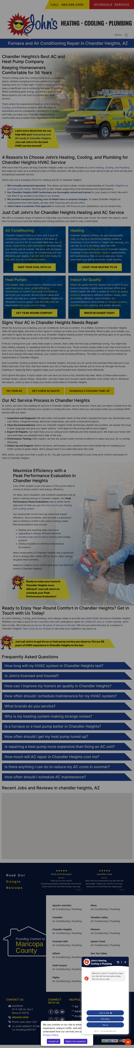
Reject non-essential (76, 1041)
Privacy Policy (50, 1035)
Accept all (53, 1041)
